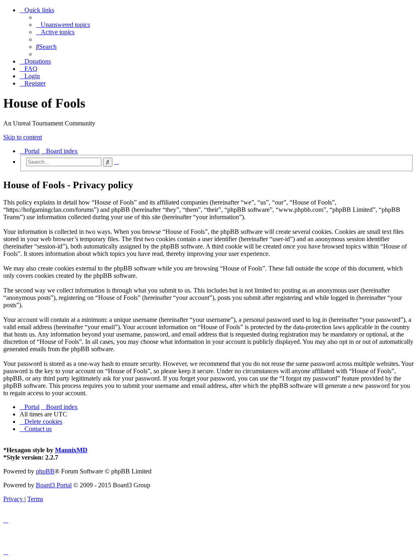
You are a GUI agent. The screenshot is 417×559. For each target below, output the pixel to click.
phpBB (45, 471)
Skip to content (22, 137)
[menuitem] (63, 24)
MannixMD (71, 450)
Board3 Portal (54, 485)
